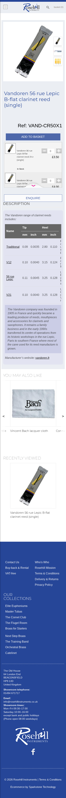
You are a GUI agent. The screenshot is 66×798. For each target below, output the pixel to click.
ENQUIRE (33, 198)
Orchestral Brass (15, 647)
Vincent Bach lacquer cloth (29, 431)
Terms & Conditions (47, 573)
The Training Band (17, 641)
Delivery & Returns (46, 579)
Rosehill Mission (45, 567)
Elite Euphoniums (16, 605)
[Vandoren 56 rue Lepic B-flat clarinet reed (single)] (33, 51)
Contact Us (12, 562)
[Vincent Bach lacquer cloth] (33, 403)
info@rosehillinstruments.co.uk (21, 701)
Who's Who (42, 562)
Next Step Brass (15, 636)
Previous (3, 416)
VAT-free (10, 573)
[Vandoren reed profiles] (58, 61)
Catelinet (11, 652)
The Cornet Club (15, 617)
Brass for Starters (16, 628)
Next (63, 416)
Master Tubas (13, 611)
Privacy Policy (44, 584)
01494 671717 (12, 693)
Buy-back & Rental (17, 567)
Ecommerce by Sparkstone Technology (33, 786)
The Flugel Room (16, 622)
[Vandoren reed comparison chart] (58, 51)
